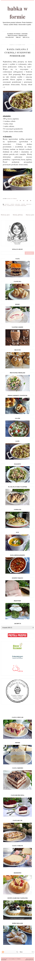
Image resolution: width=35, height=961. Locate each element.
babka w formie (17, 12)
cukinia (7, 204)
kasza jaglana (16, 204)
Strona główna (18, 215)
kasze (23, 204)
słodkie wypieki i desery (17, 34)
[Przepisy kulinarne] (17, 649)
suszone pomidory (20, 205)
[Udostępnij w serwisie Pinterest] (30, 200)
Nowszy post (5, 215)
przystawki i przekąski (17, 35)
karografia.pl (29, 959)
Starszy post (30, 215)
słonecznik (11, 205)
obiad (18, 37)
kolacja (26, 37)
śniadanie (10, 37)
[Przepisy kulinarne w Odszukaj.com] (17, 658)
